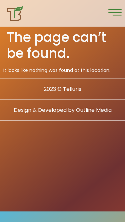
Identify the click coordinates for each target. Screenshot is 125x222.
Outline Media (94, 110)
